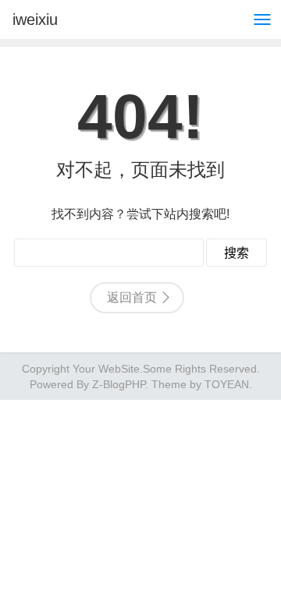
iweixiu (35, 19)
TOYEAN (227, 384)
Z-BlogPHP (118, 384)
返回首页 (132, 297)
